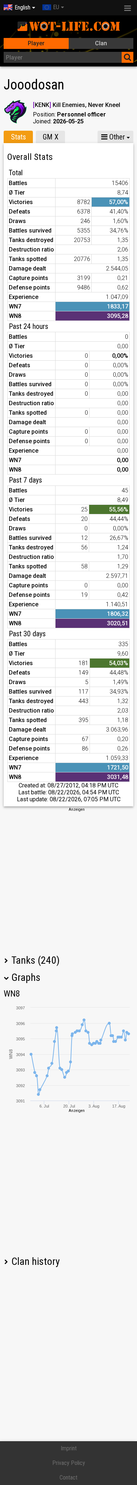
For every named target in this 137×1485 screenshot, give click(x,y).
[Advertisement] (68, 880)
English (22, 7)
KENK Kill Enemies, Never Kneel (76, 104)
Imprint (69, 1448)
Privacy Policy (68, 1462)
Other (116, 137)
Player (36, 43)
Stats (18, 137)
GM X (50, 137)
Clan (101, 43)
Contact (68, 1477)
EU (56, 7)
